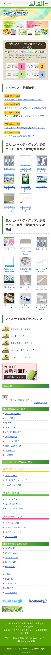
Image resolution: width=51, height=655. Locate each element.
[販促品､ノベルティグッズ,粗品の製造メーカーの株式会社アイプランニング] (16, 14)
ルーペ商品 (10, 418)
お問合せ (9, 588)
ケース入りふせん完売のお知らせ (19, 136)
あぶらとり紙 (11, 536)
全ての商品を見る (40, 403)
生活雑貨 (9, 455)
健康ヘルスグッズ (13, 446)
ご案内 (8, 574)
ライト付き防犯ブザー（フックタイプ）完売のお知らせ (25, 117)
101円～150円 (11, 553)
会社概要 (31, 641)
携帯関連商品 (11, 437)
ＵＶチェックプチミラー (16, 527)
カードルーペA (17, 336)
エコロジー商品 (12, 441)
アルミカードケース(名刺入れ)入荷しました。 (24, 128)
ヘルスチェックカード (21, 357)
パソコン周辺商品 (13, 432)
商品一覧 (9, 579)
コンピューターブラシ (21, 329)
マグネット (10, 423)
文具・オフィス (12, 427)
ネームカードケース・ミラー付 (25, 350)
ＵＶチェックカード (14, 523)
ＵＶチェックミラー (14, 532)
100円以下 (10, 548)
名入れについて (12, 583)
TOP (7, 638)
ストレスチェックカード (22, 343)
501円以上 (10, 566)
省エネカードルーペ (14, 508)
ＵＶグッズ (10, 450)
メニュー (7, 3)
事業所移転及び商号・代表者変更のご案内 (23, 99)
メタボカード (11, 475)
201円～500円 (11, 562)
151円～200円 (11, 557)
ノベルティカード (13, 413)
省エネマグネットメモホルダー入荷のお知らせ (25, 108)
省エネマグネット (13, 504)
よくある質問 (11, 592)
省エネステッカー (13, 499)
